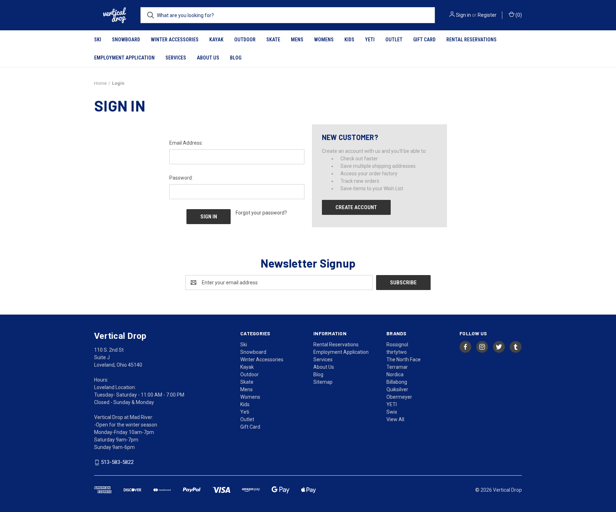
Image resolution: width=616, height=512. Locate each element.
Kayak (216, 39)
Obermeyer (399, 397)
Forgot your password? (261, 213)
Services (175, 58)
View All (395, 419)
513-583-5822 (117, 462)
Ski (97, 39)
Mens (297, 39)
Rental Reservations (471, 39)
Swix (391, 412)
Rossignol (397, 344)
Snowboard (126, 39)
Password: (181, 178)
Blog (235, 58)
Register (487, 15)
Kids (349, 39)
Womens (324, 39)
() (518, 15)
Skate (273, 39)
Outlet (393, 39)
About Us (208, 58)
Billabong (396, 382)
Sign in (463, 15)
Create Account (356, 207)
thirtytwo (396, 352)
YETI (391, 404)
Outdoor (245, 39)
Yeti (370, 39)
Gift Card (424, 39)
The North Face (403, 359)
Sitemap (323, 382)
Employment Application (124, 58)
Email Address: (186, 143)
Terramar (397, 367)
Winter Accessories (175, 39)
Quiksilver (397, 389)
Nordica (395, 374)
